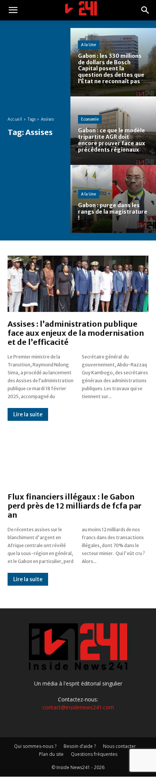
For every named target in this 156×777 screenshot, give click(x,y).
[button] (13, 10)
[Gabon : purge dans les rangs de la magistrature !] (113, 199)
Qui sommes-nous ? (35, 746)
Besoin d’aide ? (80, 746)
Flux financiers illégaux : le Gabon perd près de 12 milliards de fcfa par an (75, 506)
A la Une (88, 44)
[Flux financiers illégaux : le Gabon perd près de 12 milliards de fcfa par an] (78, 456)
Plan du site (51, 754)
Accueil (15, 119)
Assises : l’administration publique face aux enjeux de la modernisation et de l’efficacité (76, 333)
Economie (90, 119)
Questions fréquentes (94, 754)
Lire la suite (27, 414)
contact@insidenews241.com (78, 707)
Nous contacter (119, 746)
